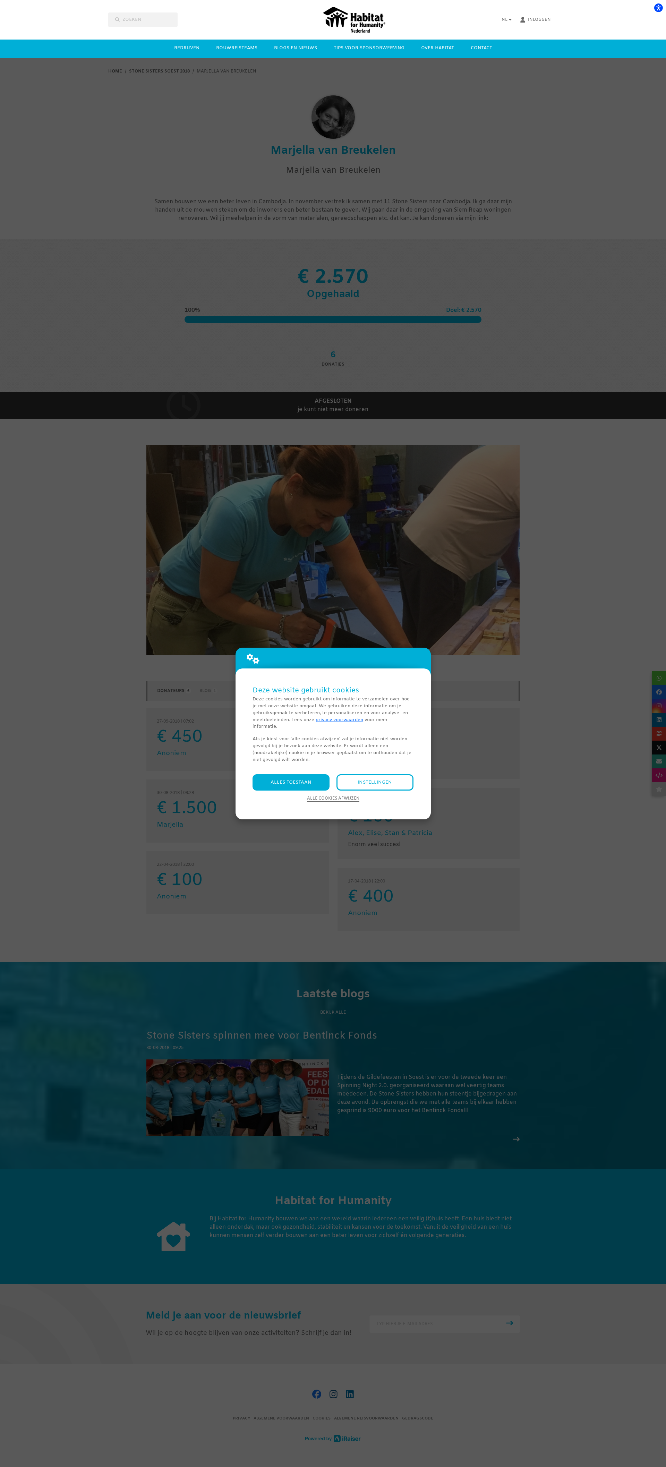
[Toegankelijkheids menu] (658, 7)
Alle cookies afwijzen (333, 798)
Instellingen (375, 782)
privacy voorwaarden (339, 720)
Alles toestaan (291, 782)
